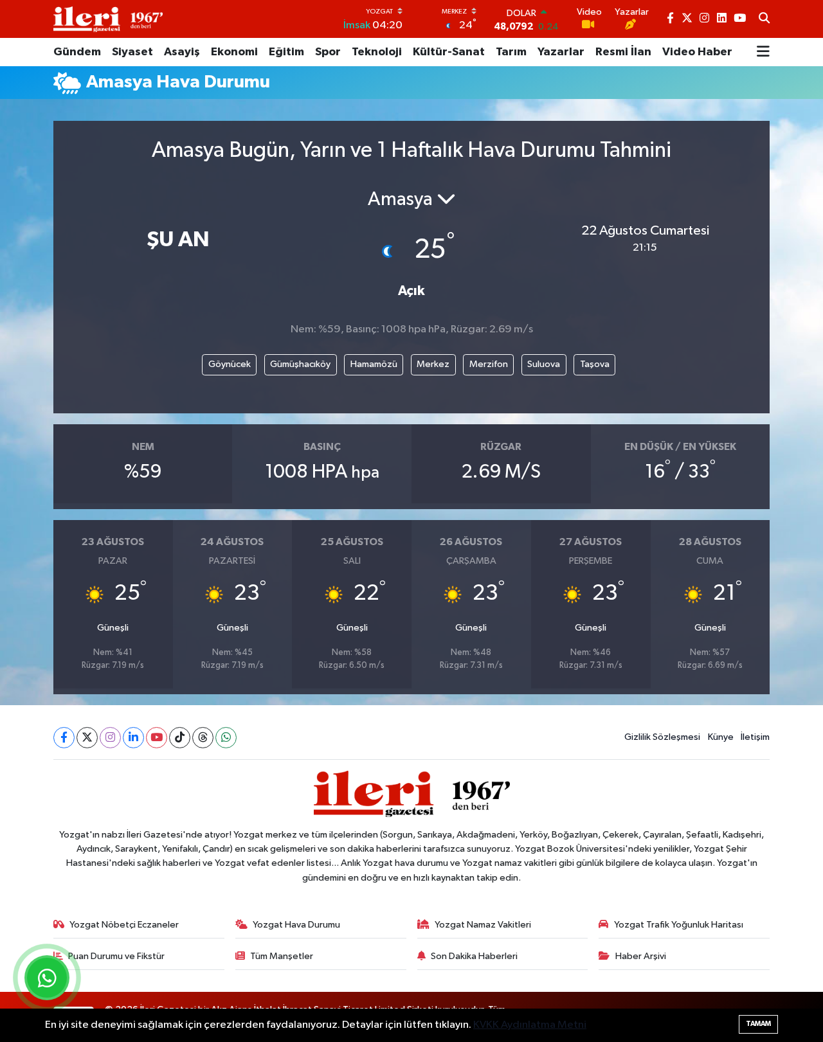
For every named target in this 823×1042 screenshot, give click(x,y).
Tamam (758, 1023)
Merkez (433, 364)
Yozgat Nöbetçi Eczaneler (124, 925)
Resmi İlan (623, 52)
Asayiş (182, 52)
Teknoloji (377, 52)
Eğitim (286, 52)
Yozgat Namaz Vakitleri (483, 925)
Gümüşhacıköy (300, 364)
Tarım (511, 52)
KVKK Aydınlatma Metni (529, 1025)
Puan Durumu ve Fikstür (116, 956)
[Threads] (202, 737)
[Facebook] (64, 737)
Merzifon (488, 364)
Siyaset (132, 52)
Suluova (543, 364)
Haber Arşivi (640, 956)
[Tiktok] (179, 737)
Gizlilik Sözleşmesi (662, 737)
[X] (87, 737)
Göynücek (229, 364)
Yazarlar (561, 52)
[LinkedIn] (133, 737)
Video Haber (697, 52)
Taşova (595, 364)
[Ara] (764, 19)
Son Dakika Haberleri (474, 956)
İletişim (755, 737)
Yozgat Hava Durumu (296, 925)
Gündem (77, 52)
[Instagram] (110, 737)
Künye (721, 737)
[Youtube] (156, 737)
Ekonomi (234, 52)
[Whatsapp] (226, 737)
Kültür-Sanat (449, 52)
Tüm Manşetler (281, 956)
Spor (328, 52)
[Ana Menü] (763, 52)
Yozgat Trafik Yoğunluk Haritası (678, 925)
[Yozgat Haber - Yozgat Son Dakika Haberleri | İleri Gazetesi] (108, 19)
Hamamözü (373, 364)
